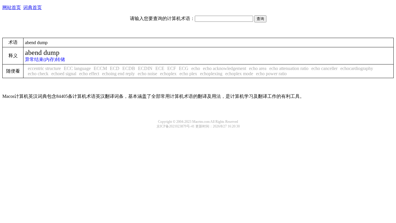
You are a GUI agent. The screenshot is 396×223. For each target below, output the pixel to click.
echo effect (89, 73)
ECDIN (145, 68)
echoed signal (63, 73)
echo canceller (324, 68)
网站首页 (11, 7)
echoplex (168, 73)
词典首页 (32, 7)
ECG (183, 68)
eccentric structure (44, 68)
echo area (257, 68)
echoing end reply (118, 73)
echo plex (188, 73)
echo (195, 68)
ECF (171, 68)
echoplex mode (239, 73)
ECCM (100, 68)
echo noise (147, 73)
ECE (159, 68)
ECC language (77, 68)
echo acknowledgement (224, 68)
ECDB (128, 68)
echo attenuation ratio (288, 68)
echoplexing (211, 73)
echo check (38, 73)
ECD (114, 68)
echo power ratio (271, 73)
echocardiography (356, 68)
